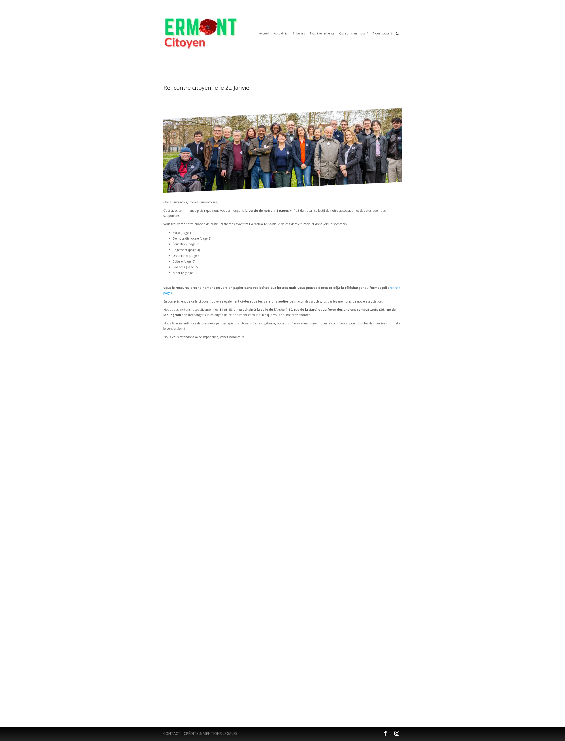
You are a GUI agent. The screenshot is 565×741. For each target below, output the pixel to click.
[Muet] (373, 368)
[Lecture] (180, 367)
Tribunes (299, 33)
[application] (282, 367)
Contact (171, 733)
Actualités (281, 33)
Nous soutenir (383, 33)
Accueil (264, 33)
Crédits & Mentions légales (210, 733)
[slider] (382, 367)
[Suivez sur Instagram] (397, 733)
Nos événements (322, 33)
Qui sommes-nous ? (353, 33)
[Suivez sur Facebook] (385, 733)
